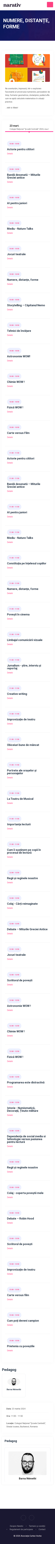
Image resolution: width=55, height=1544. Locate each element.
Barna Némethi (14, 1389)
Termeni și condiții (37, 1526)
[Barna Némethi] (13, 1381)
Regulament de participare (21, 1529)
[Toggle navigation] (50, 4)
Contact (42, 1529)
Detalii (10, 153)
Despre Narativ (16, 1526)
